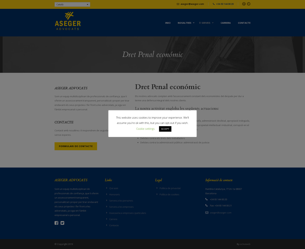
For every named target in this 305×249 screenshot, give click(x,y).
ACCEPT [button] (165, 128)
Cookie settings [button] (145, 128)
